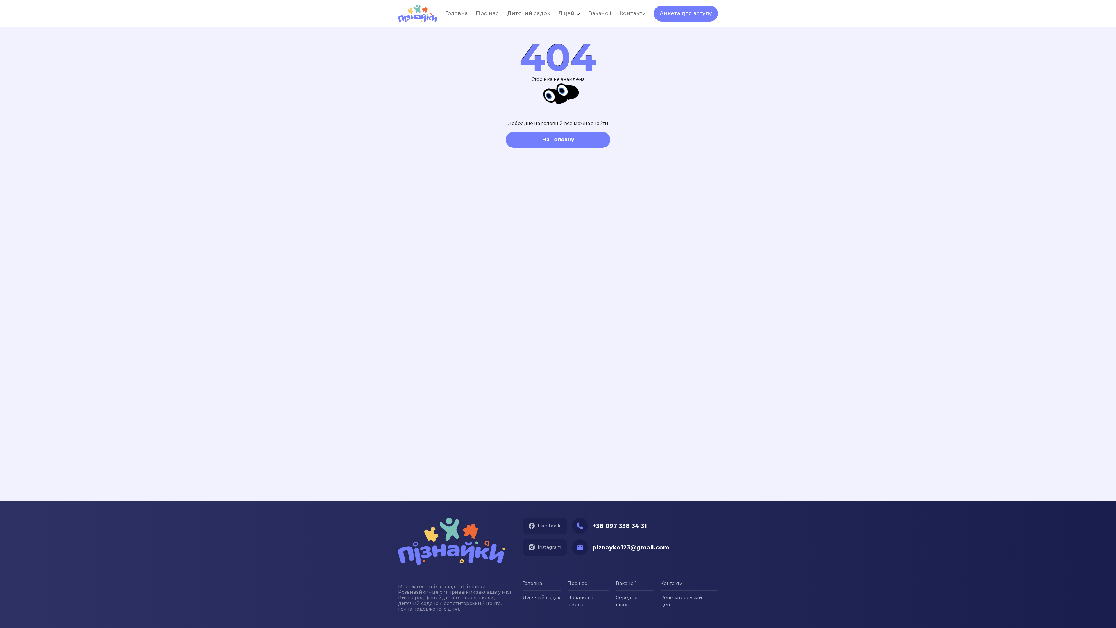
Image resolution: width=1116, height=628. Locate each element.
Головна (532, 583)
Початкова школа (580, 601)
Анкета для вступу (686, 13)
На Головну (558, 139)
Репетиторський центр (681, 601)
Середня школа (627, 601)
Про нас (577, 583)
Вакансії (599, 13)
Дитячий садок (542, 597)
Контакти (672, 583)
